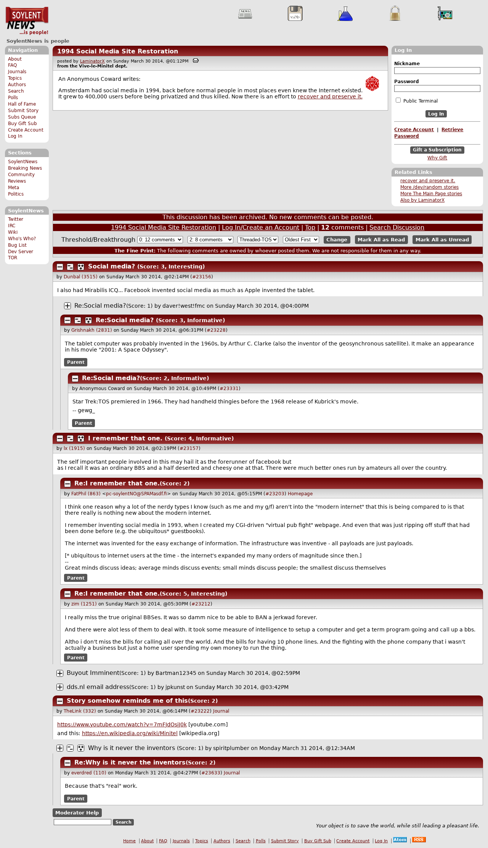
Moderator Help (77, 813)
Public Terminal (420, 101)
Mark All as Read (381, 240)
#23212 (200, 604)
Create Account (25, 130)
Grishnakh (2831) (91, 330)
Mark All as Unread (442, 240)
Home (129, 840)
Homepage (300, 493)
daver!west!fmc (183, 306)
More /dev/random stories (429, 187)
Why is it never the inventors (131, 748)
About (15, 59)
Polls (13, 97)
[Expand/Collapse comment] (59, 266)
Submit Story (23, 110)
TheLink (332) (80, 711)
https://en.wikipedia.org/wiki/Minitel (130, 733)
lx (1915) (74, 448)
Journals (17, 71)
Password (406, 81)
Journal (221, 711)
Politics (16, 194)
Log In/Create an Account (260, 227)
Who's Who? (22, 238)
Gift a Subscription (437, 150)
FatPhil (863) (86, 493)
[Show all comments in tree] (80, 266)
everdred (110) (88, 773)
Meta (13, 187)
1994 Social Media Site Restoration (117, 51)
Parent (76, 362)
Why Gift (437, 158)
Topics (15, 78)
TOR (12, 257)
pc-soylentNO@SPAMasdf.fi (136, 493)
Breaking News (25, 168)
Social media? (111, 266)
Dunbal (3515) (81, 276)
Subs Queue (22, 117)
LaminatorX (92, 61)
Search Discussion (396, 227)
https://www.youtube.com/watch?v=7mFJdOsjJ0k (122, 724)
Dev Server (20, 251)
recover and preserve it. (427, 180)
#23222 (200, 711)
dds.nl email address (98, 687)
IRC (11, 225)
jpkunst (175, 687)
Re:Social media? (100, 305)
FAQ (12, 65)
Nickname (407, 63)
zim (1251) (84, 604)
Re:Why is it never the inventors (130, 762)
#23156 (201, 276)
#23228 (216, 330)
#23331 (229, 388)
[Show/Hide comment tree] (70, 266)
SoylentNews (27, 21)
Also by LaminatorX (422, 200)
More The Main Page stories (431, 193)
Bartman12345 (176, 673)
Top (310, 227)
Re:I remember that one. (117, 483)
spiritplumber (231, 748)
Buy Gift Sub (22, 123)
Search (16, 91)
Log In (15, 136)
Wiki (13, 232)
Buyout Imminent (93, 672)
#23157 (189, 448)
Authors (17, 84)
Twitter (15, 219)
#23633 (210, 773)
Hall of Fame (22, 104)
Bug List (17, 245)
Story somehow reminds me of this (127, 700)
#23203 (274, 493)
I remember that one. (125, 438)
